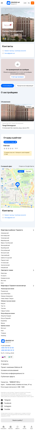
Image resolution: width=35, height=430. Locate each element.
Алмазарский (5, 233)
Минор (3, 323)
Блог (2, 283)
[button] (28, 119)
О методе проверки (17, 77)
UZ (11, 357)
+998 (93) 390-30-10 (7, 350)
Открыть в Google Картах (26, 166)
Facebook (7, 403)
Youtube (7, 409)
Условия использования (9, 370)
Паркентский (5, 260)
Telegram (7, 400)
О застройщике (7, 85)
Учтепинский (4, 262)
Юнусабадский (5, 250)
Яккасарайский (5, 245)
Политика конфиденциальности (12, 373)
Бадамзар (4, 320)
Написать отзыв (9, 142)
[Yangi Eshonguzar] (17, 125)
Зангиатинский (5, 265)
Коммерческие (5, 278)
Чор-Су (3, 306)
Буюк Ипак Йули (5, 293)
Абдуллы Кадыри (6, 316)
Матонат (3, 328)
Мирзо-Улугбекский (7, 243)
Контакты (4, 361)
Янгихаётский (5, 252)
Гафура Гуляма (5, 311)
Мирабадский (5, 240)
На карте (3, 275)
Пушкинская (4, 291)
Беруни (3, 303)
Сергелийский (5, 255)
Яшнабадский (5, 248)
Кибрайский (4, 267)
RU (29, 3)
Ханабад (3, 335)
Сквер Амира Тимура (7, 298)
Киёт (2, 330)
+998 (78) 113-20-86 (7, 347)
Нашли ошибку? (17, 420)
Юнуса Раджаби (6, 318)
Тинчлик (3, 308)
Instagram (7, 406)
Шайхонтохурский (6, 257)
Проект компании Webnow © (11, 367)
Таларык (3, 333)
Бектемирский (5, 235)
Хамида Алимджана (7, 296)
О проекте (4, 364)
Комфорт (29, 106)
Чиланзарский (5, 238)
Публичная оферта (8, 376)
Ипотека (3, 280)
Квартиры (4, 273)
